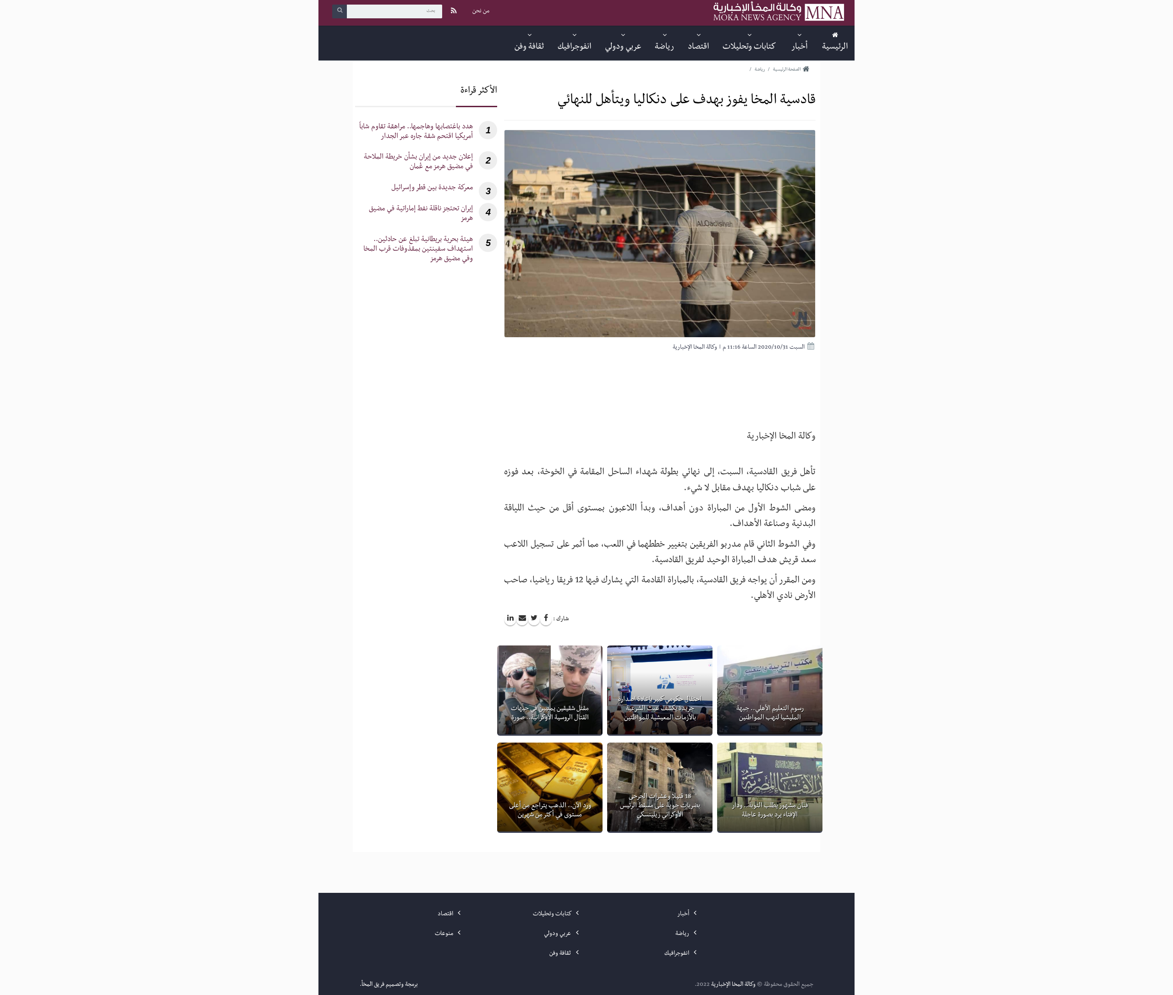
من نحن (480, 11)
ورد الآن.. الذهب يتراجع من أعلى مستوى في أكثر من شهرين (550, 811)
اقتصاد (446, 914)
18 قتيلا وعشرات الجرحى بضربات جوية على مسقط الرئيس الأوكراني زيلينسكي (660, 806)
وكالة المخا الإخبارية (733, 985)
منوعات (445, 934)
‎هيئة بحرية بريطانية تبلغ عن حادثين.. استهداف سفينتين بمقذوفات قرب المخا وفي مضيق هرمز (418, 250)
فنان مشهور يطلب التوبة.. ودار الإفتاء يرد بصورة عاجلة (770, 811)
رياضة (683, 934)
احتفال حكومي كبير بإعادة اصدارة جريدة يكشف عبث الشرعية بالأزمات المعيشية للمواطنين (660, 709)
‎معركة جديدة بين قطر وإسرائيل (432, 188)
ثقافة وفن (560, 953)
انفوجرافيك (677, 953)
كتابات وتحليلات (552, 914)
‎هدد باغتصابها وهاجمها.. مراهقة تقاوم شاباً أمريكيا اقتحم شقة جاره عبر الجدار (416, 132)
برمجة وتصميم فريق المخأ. (389, 985)
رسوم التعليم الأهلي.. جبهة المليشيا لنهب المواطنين (770, 713)
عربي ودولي (558, 934)
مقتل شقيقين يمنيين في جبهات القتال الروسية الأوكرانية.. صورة (550, 713)
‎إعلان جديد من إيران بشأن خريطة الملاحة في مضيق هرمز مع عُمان (418, 162)
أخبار (684, 914)
